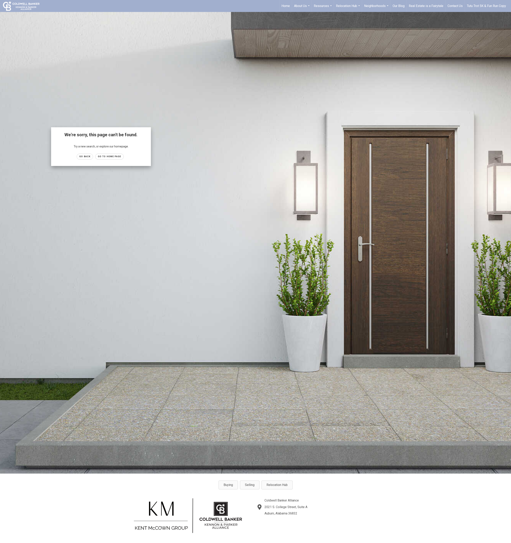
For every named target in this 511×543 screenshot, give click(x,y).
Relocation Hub (348, 8)
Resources (323, 8)
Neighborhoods (376, 8)
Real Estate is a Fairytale (426, 6)
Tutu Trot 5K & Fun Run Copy (486, 6)
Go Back (84, 156)
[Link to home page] (23, 6)
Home (285, 6)
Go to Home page (109, 156)
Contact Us (455, 6)
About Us (302, 8)
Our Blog (399, 6)
